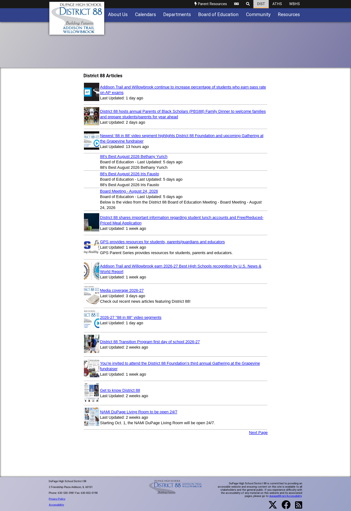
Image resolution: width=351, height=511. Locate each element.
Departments (177, 14)
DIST (261, 4)
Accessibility (56, 504)
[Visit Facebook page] (284, 507)
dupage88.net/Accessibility (285, 496)
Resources (289, 14)
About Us (118, 14)
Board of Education (218, 14)
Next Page (258, 432)
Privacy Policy (57, 499)
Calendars (145, 14)
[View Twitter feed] (271, 507)
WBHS (294, 4)
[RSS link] (296, 507)
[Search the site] (247, 4)
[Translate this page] (236, 4)
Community (258, 14)
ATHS (277, 4)
